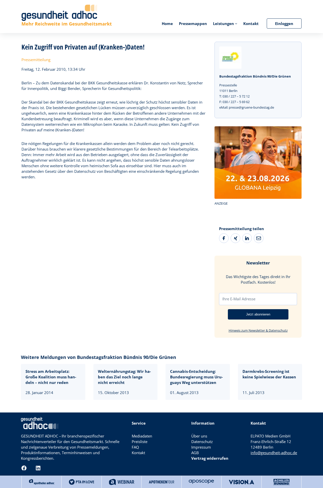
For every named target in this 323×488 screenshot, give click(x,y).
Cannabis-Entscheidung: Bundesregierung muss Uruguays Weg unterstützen (196, 377)
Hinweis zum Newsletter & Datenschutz (258, 330)
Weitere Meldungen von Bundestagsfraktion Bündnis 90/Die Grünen (98, 357)
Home (167, 23)
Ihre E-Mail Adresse (238, 299)
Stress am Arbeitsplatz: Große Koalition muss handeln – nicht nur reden (50, 377)
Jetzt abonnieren (258, 314)
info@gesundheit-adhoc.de (274, 452)
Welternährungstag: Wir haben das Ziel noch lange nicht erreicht (124, 377)
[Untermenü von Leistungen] (236, 23)
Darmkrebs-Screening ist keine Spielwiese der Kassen (269, 374)
